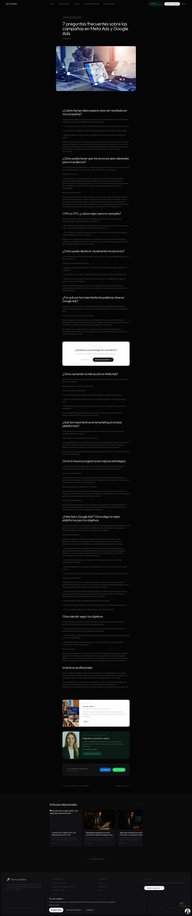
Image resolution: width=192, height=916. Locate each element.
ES (185, 4)
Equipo (77, 4)
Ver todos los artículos (97, 859)
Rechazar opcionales (73, 910)
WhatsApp (120, 770)
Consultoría (64, 4)
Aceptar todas (56, 910)
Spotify (100, 890)
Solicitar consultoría (172, 4)
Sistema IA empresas (91, 4)
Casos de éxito (109, 4)
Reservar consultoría (102, 360)
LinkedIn (106, 770)
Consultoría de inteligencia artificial (63, 887)
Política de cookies (54, 905)
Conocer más (85, 360)
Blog (99, 883)
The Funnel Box (11, 4)
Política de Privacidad (173, 908)
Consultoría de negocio (60, 883)
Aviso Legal (162, 908)
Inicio (52, 4)
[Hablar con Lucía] (187, 911)
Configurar (89, 910)
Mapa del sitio (102, 887)
